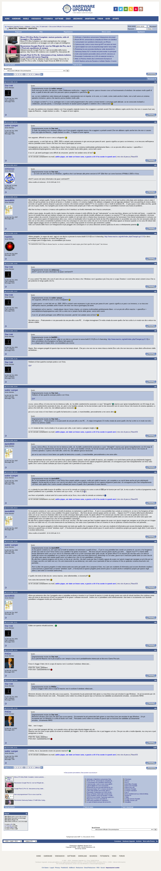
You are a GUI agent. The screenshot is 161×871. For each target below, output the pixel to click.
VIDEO (114, 856)
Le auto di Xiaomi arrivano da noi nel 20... (99, 802)
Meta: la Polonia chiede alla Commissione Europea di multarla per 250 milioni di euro (92, 59)
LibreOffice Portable (131, 784)
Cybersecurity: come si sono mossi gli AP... (100, 784)
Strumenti (151, 79)
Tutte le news (77, 65)
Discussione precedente (72, 772)
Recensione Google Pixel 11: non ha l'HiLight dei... (29, 783)
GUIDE (108, 18)
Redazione (79, 867)
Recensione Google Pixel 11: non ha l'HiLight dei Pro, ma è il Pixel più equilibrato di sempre (45, 47)
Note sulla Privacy (149, 841)
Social (103, 867)
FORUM (100, 18)
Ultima (37, 74)
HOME (7, 18)
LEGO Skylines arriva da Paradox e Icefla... (100, 795)
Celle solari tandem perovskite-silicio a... (99, 790)
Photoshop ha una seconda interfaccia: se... (100, 787)
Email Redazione (89, 867)
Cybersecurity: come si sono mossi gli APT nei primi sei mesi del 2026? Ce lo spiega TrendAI (94, 45)
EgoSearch (141, 32)
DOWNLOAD (82, 856)
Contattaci (117, 841)
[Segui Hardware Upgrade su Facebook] (115, 9)
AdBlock (72, 867)
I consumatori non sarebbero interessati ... (100, 782)
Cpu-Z (127, 792)
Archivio (139, 841)
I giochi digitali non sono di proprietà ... (98, 785)
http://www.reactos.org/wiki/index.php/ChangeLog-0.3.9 (124, 236)
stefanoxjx (9, 169)
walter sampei (11, 125)
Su (157, 841)
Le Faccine (8, 826)
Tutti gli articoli (10, 65)
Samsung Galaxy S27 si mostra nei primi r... (100, 789)
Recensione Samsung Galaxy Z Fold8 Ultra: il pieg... (30, 800)
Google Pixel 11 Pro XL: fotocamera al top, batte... (29, 788)
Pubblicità (64, 867)
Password (131, 29)
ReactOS (134, 157)
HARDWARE (16, 18)
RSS (98, 867)
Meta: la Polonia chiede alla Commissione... (100, 794)
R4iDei (8, 653)
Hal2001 (8, 237)
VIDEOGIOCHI (36, 18)
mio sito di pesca (123, 157)
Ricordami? (153, 26)
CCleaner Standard (131, 790)
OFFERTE (116, 18)
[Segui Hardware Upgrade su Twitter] (120, 9)
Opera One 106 (129, 787)
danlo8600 (9, 200)
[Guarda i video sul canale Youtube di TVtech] (136, 9)
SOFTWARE (59, 18)
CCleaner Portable (130, 789)
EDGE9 (68, 18)
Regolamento (68, 32)
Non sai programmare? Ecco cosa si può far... (28, 794)
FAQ (41, 32)
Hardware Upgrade (129, 841)
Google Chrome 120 (131, 800)
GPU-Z (127, 781)
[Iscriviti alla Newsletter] (126, 9)
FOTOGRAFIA (48, 18)
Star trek (9, 85)
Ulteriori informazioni (119, 862)
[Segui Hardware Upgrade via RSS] (131, 9)
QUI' (30, 366)
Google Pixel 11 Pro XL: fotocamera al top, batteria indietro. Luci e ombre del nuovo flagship (45, 56)
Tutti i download (127, 807)
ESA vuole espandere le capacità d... (98, 800)
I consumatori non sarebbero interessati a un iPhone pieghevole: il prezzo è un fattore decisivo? (92, 43)
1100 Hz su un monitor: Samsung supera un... (101, 797)
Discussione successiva (88, 772)
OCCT (127, 782)
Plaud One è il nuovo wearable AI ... (97, 799)
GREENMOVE (78, 18)
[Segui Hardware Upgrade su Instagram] (141, 9)
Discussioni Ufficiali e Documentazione (61, 26)
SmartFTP (128, 795)
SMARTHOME (90, 18)
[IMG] (12, 827)
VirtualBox (128, 802)
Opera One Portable (131, 785)
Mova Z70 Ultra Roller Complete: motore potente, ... (30, 777)
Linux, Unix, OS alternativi (40, 26)
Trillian (127, 797)
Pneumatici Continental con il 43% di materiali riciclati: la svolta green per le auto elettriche (93, 57)
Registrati (18, 32)
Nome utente (132, 26)
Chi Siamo (45, 867)
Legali (52, 867)
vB (11, 824)
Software (27, 26)
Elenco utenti (106, 32)
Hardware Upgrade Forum (15, 26)
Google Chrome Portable (132, 799)
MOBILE (26, 18)
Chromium (128, 779)
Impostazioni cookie (112, 867)
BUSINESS (93, 856)
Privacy (57, 867)
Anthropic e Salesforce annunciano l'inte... (99, 779)
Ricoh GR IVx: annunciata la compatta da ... (100, 781)
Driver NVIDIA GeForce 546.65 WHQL (136, 794)
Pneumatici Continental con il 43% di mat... (99, 792)
